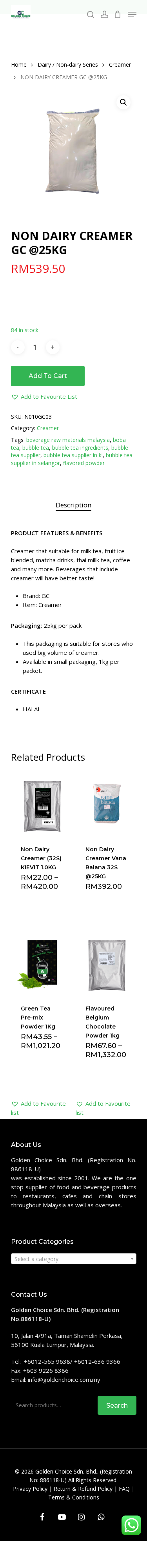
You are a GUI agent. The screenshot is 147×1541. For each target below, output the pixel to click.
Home (19, 64)
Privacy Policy (30, 1488)
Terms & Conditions (73, 1497)
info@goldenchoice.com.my (64, 1379)
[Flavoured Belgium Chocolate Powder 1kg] (107, 962)
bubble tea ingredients (80, 447)
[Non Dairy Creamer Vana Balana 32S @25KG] (107, 803)
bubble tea (35, 447)
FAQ (124, 1488)
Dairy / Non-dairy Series (68, 64)
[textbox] (73, 1259)
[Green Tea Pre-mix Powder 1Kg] (42, 962)
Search (117, 1405)
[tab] (73, 505)
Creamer (120, 64)
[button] (44, 396)
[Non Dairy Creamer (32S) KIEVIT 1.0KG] (42, 803)
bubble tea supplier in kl (73, 455)
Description (73, 504)
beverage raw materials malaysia (68, 439)
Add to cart (48, 376)
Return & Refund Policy (83, 1488)
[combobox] (73, 1258)
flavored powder (84, 463)
